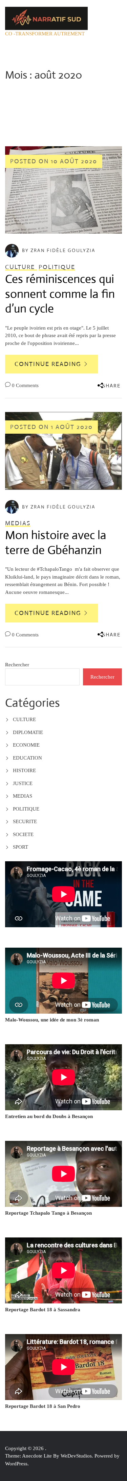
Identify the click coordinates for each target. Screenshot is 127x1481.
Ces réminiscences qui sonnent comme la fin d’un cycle (60, 294)
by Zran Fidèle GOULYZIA (59, 250)
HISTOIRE (24, 770)
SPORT (20, 847)
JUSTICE (23, 783)
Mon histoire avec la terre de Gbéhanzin (55, 543)
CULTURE (24, 719)
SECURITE (25, 821)
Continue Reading (49, 364)
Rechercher (17, 664)
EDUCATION (27, 758)
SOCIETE (23, 834)
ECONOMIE (26, 745)
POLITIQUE (26, 809)
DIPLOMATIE (28, 732)
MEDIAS (22, 796)
